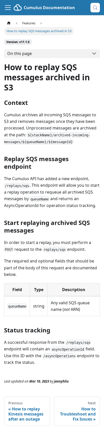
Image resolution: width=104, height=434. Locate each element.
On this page (19, 53)
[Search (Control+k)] (95, 7)
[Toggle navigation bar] (8, 7)
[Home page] (9, 23)
